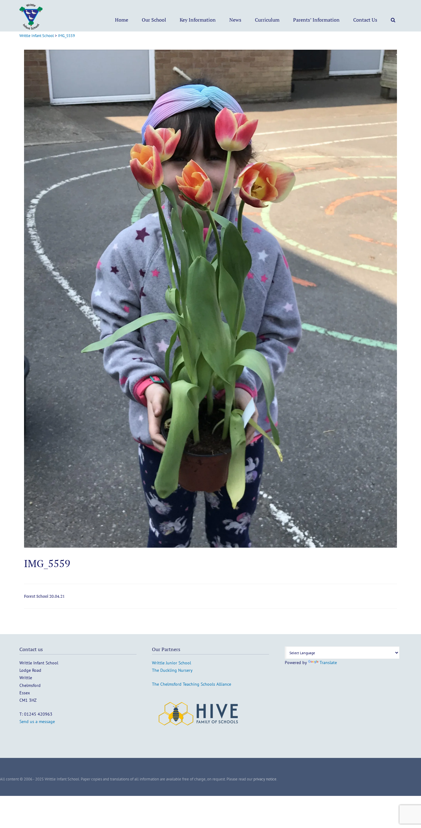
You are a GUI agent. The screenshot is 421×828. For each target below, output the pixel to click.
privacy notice (264, 779)
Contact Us (365, 19)
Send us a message (37, 721)
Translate (328, 662)
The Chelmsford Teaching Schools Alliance (191, 684)
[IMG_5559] (210, 546)
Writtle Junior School (171, 663)
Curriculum (267, 19)
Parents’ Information (316, 19)
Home (121, 19)
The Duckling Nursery (172, 670)
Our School (154, 19)
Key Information (198, 19)
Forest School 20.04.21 (44, 596)
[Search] (393, 19)
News (235, 19)
